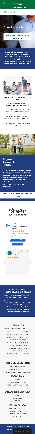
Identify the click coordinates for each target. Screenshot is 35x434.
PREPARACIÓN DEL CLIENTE (17, 382)
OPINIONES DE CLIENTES (17, 369)
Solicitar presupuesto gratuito (17, 37)
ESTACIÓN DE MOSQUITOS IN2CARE (18, 343)
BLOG (17, 379)
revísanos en (17, 244)
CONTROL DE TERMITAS (17, 345)
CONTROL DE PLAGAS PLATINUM (17, 354)
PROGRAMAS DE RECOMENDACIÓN (17, 372)
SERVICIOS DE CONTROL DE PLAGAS (18, 329)
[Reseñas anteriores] (5, 262)
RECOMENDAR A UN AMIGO (17, 385)
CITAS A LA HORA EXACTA (17, 366)
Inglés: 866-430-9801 (20, 7)
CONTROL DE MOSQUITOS (17, 334)
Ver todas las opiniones (17, 240)
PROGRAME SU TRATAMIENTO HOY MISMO (17, 195)
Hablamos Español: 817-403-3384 (20, 3)
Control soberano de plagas (19, 227)
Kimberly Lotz (17, 252)
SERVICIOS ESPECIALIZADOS (17, 332)
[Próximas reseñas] (30, 262)
